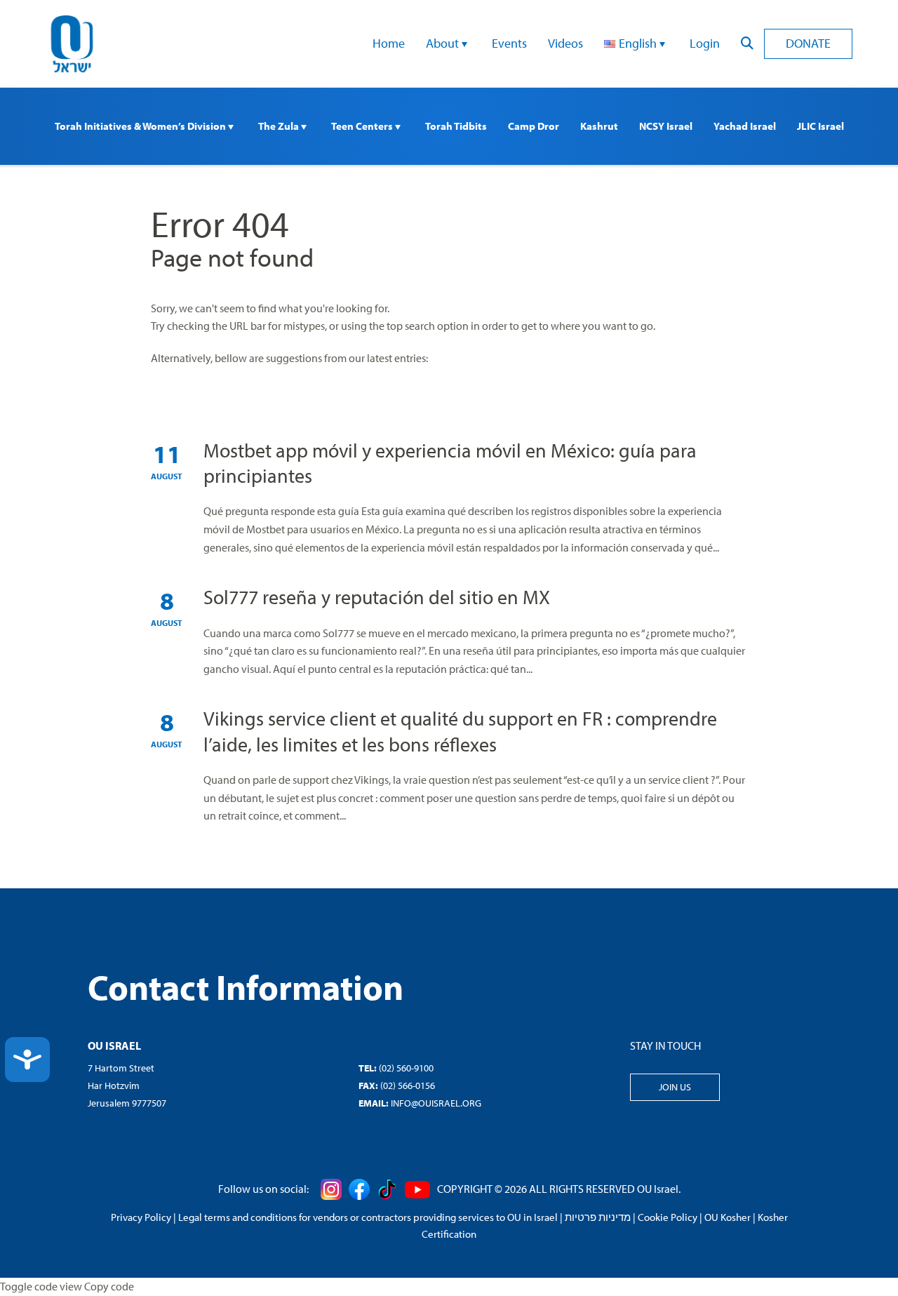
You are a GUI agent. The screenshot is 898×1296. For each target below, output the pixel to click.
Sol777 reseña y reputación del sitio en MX (376, 596)
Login (705, 43)
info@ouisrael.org (436, 1103)
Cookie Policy (667, 1217)
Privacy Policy (141, 1217)
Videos (565, 43)
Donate (808, 43)
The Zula (279, 126)
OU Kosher (727, 1217)
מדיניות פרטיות (598, 1217)
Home (389, 43)
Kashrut (599, 126)
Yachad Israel (744, 126)
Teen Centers (363, 126)
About (444, 43)
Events (509, 43)
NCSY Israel (665, 126)
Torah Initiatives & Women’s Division (141, 126)
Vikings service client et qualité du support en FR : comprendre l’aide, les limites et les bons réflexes (460, 731)
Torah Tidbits (456, 126)
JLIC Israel (820, 126)
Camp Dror (533, 126)
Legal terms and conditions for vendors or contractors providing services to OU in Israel (368, 1217)
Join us (675, 1087)
